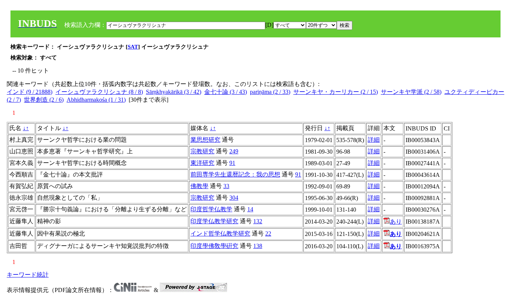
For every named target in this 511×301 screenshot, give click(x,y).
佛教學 (199, 186)
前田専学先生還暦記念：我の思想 (235, 174)
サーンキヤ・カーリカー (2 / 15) (335, 92)
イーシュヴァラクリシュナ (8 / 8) (99, 92)
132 (257, 221)
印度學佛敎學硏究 (214, 246)
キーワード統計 (28, 274)
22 (268, 233)
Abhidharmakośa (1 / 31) (96, 99)
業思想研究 (205, 139)
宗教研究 (202, 151)
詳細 (374, 139)
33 (226, 186)
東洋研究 (202, 163)
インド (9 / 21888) (29, 92)
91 (232, 163)
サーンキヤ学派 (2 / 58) (411, 92)
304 (233, 197)
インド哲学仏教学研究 (220, 233)
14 (250, 209)
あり (396, 221)
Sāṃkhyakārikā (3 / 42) (173, 92)
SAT (133, 47)
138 (257, 246)
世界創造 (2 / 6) (44, 99)
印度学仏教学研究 (214, 221)
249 (233, 151)
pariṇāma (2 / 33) (270, 92)
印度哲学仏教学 (211, 209)
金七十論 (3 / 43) (225, 92)
